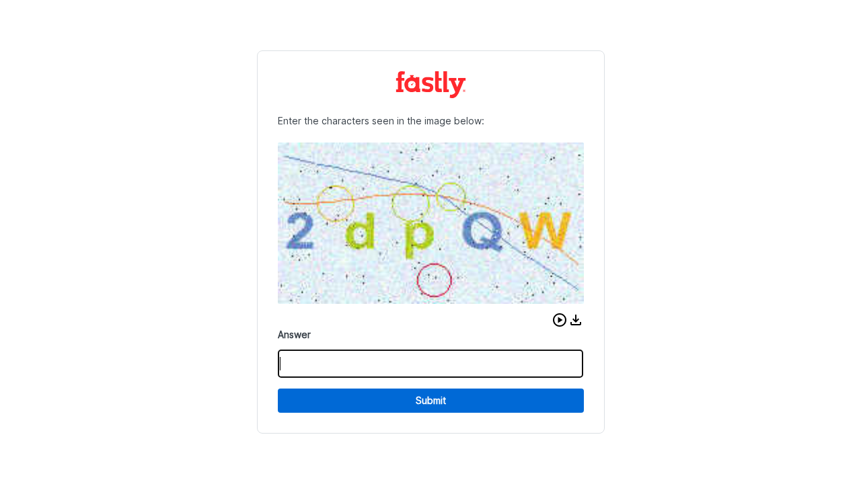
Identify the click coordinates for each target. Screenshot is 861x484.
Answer (294, 334)
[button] (560, 320)
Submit (431, 400)
